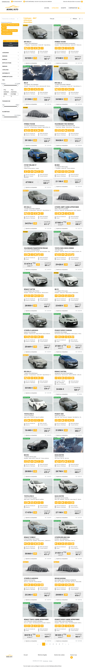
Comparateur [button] (74, 8)
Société (63, 8)
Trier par (52, 18)
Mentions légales (42, 655)
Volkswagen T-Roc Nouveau (9, 30)
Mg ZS (4, 27)
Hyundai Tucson (14, 24)
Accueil (46, 8)
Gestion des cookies (59, 655)
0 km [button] (11, 43)
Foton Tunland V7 (6, 33)
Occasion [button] (10, 45)
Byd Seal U (5, 24)
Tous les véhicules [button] (10, 41)
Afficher (75, 18)
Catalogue (55, 8)
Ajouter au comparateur (31, 63)
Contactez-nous (6, 1)
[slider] (3, 85)
